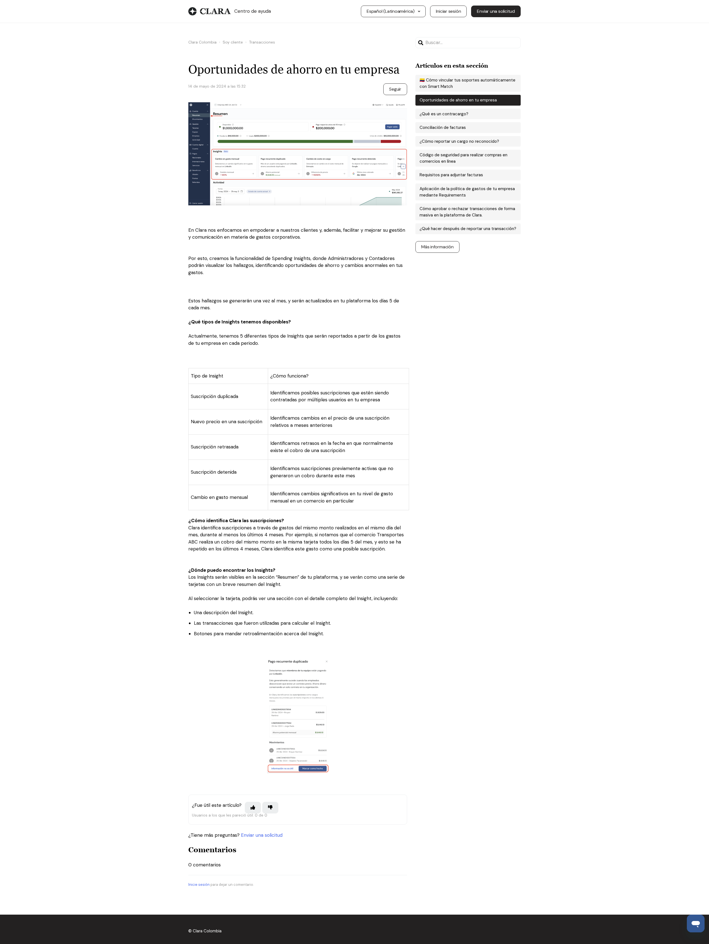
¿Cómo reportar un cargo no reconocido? (459, 141)
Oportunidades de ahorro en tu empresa (458, 100)
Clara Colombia (202, 42)
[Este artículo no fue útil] (270, 807)
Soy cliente (233, 42)
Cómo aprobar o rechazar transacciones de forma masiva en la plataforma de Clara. (467, 212)
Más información (437, 247)
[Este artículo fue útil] (253, 807)
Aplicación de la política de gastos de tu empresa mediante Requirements (467, 192)
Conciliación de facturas (443, 127)
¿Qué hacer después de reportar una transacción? (468, 228)
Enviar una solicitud (496, 11)
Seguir (395, 89)
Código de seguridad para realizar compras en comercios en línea (463, 158)
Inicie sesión (199, 884)
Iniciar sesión (448, 11)
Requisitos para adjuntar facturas (451, 175)
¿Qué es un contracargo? (444, 114)
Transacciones (262, 42)
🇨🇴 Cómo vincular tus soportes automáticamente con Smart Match (467, 83)
